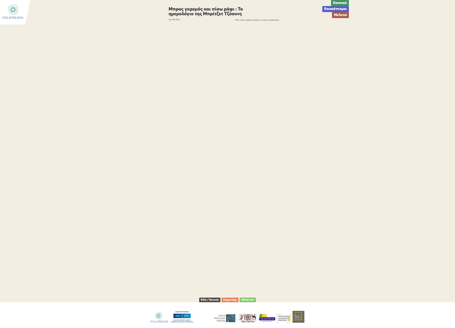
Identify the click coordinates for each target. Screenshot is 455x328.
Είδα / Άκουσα (210, 300)
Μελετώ (340, 15)
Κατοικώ (340, 3)
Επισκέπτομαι (335, 9)
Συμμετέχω (230, 300)
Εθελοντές (247, 300)
